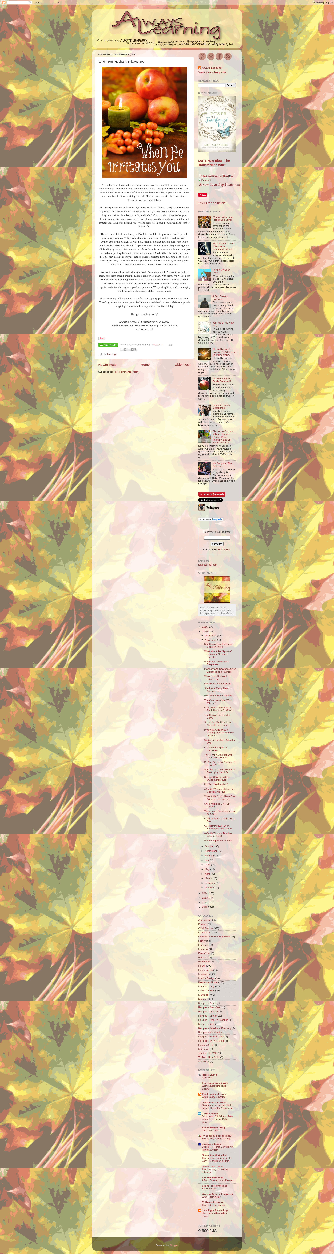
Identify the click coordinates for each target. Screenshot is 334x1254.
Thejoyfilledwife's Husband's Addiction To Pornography (224, 352)
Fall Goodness (209, 1188)
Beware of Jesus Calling (217, 683)
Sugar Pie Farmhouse (214, 1185)
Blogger (173, 1245)
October (209, 846)
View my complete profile (212, 72)
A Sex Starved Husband (220, 297)
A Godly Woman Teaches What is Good (218, 834)
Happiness (204, 961)
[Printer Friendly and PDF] (108, 345)
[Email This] (122, 349)
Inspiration (204, 974)
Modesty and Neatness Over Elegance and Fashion (220, 670)
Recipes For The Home (211, 1040)
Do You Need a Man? (216, 784)
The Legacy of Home (214, 1094)
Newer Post (107, 364)
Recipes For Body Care (211, 1036)
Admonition (204, 920)
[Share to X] (128, 349)
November (211, 640)
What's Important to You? (218, 840)
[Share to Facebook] (132, 349)
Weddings (203, 1061)
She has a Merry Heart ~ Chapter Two (217, 689)
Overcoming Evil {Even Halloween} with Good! (218, 827)
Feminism (203, 945)
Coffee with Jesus (212, 1202)
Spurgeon (203, 1049)
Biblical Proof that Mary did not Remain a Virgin (217, 1148)
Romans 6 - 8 (205, 1045)
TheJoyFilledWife (207, 1053)
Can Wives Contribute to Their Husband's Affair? (218, 709)
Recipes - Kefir (206, 1024)
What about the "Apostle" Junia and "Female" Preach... (218, 654)
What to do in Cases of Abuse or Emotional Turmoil (224, 246)
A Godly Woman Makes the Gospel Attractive (219, 790)
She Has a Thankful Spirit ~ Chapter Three (219, 645)
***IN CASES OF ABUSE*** (212, 203)
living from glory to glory (216, 1136)
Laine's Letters (206, 990)
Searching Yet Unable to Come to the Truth (217, 724)
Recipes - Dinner (207, 1015)
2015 (205, 631)
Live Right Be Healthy (215, 1210)
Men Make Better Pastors (218, 695)
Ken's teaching (206, 986)
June (208, 864)
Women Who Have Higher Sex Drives (223, 218)
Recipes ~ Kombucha (210, 1032)
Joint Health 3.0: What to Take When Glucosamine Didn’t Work (217, 1119)
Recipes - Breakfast (209, 1007)
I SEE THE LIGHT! (211, 1130)
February (210, 883)
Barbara (202, 924)
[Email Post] (170, 344)
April (207, 874)
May (207, 869)
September (211, 851)
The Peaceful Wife (212, 1177)
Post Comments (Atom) (126, 371)
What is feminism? (211, 1197)
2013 (205, 898)
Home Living (209, 1075)
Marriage (112, 354)
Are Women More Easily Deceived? (222, 380)
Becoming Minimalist (214, 1155)
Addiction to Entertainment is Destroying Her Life (220, 771)
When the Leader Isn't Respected (216, 663)
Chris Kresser (210, 1113)
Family (202, 941)
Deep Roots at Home (214, 1102)
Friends (202, 957)
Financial (203, 949)
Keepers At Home (208, 982)
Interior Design (206, 978)
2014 (205, 893)
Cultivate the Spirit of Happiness (215, 749)
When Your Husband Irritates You (215, 677)
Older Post (182, 364)
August (209, 855)
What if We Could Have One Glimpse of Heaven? (219, 797)
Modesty (203, 999)
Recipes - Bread (207, 1003)
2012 (205, 902)
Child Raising (205, 928)
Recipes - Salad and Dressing (214, 1028)
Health (201, 966)
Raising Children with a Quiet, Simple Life (216, 778)
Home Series (205, 970)
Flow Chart (204, 953)
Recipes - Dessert (208, 1011)
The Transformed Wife (215, 1083)
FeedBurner (224, 549)
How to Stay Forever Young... (217, 1138)
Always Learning (212, 68)
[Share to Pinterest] (135, 349)
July (207, 860)
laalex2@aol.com (207, 564)
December (211, 635)
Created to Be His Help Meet (214, 936)
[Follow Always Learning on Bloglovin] (210, 520)
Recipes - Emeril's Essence (213, 1020)
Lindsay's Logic (211, 1144)
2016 (205, 627)
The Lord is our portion (213, 1205)
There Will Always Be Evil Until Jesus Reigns (218, 756)
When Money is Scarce (213, 1097)
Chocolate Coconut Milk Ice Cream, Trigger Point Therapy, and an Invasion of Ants (223, 437)
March (209, 878)
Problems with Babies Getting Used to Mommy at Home (219, 733)
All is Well (207, 1077)
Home (145, 364)
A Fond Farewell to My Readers (218, 1180)
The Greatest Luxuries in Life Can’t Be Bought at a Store (216, 1159)
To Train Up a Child (209, 1057)
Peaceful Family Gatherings (221, 406)
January (209, 887)
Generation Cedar (212, 1166)
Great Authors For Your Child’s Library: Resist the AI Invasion (217, 1107)
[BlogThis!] (125, 349)
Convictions (204, 932)
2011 (205, 907)
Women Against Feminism (217, 1194)
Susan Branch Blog (213, 1127)
